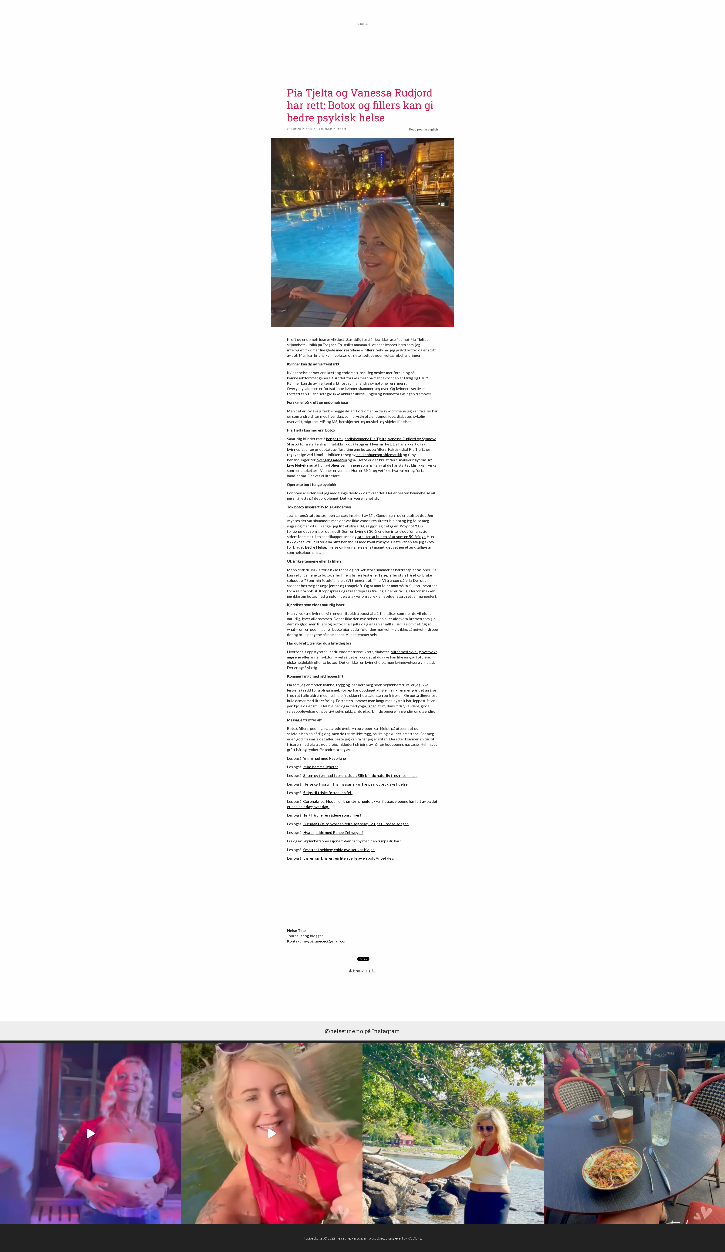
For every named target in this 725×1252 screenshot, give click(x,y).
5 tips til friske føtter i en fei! (327, 792)
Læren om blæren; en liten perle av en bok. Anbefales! (348, 858)
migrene (294, 657)
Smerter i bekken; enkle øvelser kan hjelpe (339, 849)
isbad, (372, 706)
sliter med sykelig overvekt (414, 651)
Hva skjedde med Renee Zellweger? (333, 832)
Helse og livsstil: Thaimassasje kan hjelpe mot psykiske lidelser (356, 784)
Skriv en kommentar (362, 970)
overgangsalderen (331, 460)
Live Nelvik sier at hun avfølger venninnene (323, 465)
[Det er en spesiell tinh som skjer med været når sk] (271, 1133)
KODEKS (414, 1238)
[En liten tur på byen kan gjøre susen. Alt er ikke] (90, 1133)
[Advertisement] (362, 52)
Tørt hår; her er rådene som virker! (332, 815)
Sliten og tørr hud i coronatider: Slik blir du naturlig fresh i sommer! (360, 775)
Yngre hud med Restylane (324, 758)
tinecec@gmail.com (330, 941)
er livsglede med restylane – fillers (344, 350)
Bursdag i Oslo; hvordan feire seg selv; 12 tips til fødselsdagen (356, 823)
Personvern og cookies (367, 1238)
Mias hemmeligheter (320, 766)
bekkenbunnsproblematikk (379, 454)
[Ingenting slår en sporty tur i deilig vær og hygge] (453, 1133)
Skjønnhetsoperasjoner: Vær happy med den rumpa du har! (352, 841)
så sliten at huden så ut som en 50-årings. (391, 536)
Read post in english (423, 129)
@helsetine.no (344, 1031)
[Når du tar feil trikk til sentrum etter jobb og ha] (634, 1133)
